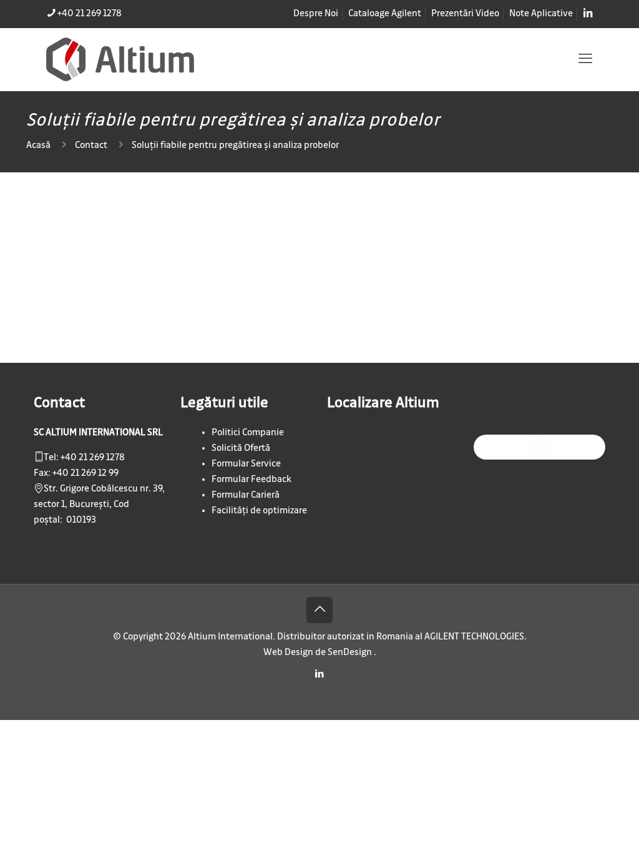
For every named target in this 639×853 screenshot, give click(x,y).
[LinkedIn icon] (319, 674)
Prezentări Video (465, 14)
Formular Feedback (251, 480)
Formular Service (246, 464)
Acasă (38, 145)
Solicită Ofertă (241, 448)
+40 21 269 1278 (89, 14)
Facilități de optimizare (259, 511)
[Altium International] (120, 59)
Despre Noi (315, 14)
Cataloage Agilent (384, 14)
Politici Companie (248, 433)
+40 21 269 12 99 (85, 473)
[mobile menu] (585, 59)
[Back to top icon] (319, 610)
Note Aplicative (541, 14)
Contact (91, 145)
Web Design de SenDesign (318, 653)
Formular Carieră (246, 495)
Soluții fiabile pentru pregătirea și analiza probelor (235, 145)
